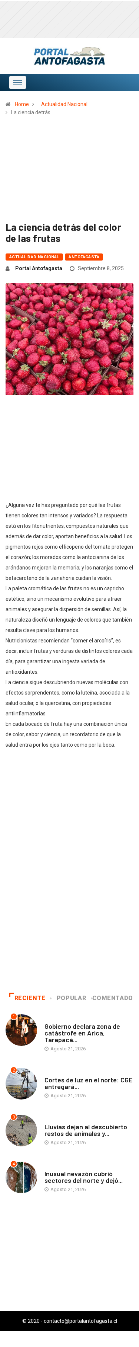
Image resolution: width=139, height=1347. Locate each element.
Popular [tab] (71, 998)
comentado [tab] (112, 998)
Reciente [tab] (30, 998)
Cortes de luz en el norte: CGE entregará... (88, 1083)
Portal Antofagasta (38, 268)
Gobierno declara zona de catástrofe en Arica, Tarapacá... (82, 1033)
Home (22, 104)
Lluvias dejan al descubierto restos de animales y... (85, 1130)
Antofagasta (84, 257)
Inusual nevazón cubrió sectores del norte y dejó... (83, 1176)
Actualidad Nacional (64, 104)
